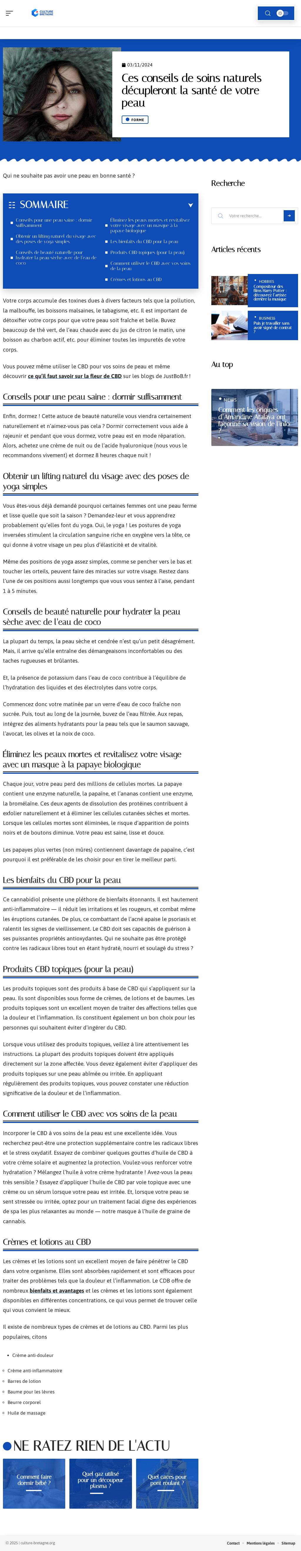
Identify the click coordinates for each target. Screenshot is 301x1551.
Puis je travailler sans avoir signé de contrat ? (273, 327)
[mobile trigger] (11, 13)
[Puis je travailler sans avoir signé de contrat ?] (229, 325)
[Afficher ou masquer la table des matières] (130, 205)
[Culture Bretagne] (42, 13)
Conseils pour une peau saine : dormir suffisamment (54, 222)
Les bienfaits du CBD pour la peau (144, 241)
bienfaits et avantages (57, 1290)
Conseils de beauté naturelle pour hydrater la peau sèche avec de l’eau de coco (56, 258)
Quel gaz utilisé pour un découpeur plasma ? (100, 1480)
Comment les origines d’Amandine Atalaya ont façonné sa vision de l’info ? (254, 420)
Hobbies (266, 281)
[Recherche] (268, 13)
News (230, 399)
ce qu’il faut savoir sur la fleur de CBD (75, 376)
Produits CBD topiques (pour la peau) (148, 252)
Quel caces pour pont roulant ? (167, 1479)
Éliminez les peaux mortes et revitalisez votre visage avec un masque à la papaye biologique (150, 225)
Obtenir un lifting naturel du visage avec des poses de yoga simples (56, 238)
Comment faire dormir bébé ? (34, 1479)
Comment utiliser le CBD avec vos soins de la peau (150, 265)
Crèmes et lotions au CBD (136, 279)
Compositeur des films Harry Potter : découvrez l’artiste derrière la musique (270, 293)
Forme (137, 120)
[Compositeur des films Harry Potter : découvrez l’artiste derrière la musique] (229, 290)
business (267, 318)
